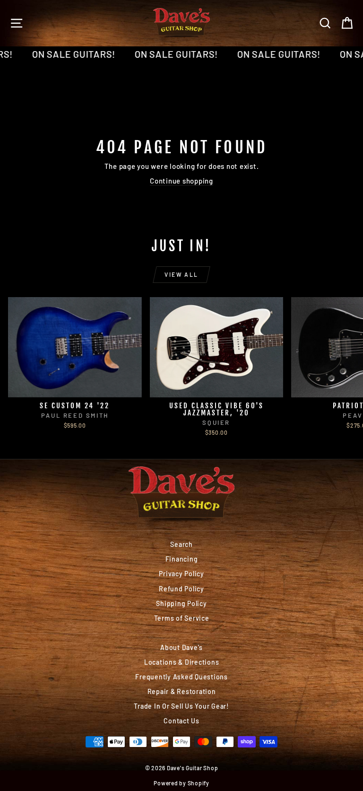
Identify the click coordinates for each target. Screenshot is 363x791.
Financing (181, 559)
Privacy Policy (181, 574)
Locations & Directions (181, 662)
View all (181, 274)
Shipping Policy (181, 603)
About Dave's (181, 647)
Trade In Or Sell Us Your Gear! (181, 706)
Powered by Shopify (181, 783)
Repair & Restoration (181, 691)
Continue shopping (181, 180)
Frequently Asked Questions (181, 677)
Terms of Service (181, 618)
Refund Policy (181, 589)
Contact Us (181, 721)
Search (181, 544)
